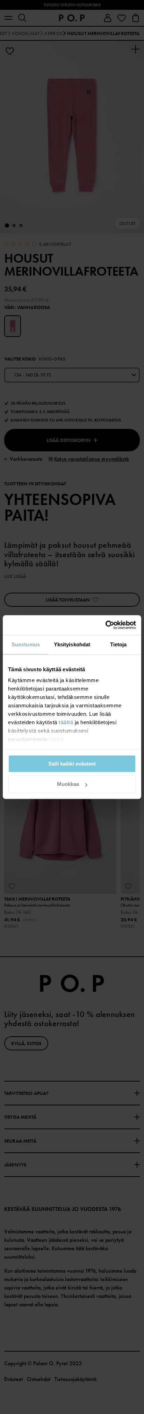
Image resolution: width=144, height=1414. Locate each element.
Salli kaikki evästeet (72, 764)
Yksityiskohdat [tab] (72, 644)
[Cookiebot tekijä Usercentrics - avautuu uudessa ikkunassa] (105, 624)
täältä (66, 722)
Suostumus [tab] (26, 644)
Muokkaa (68, 784)
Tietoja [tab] (118, 644)
